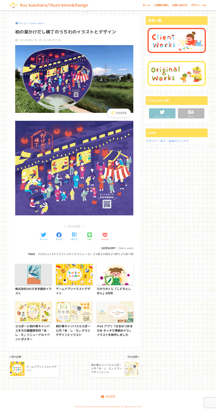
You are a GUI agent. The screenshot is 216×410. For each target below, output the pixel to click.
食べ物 (129, 254)
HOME (110, 396)
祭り (117, 254)
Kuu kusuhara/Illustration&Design (53, 5)
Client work (125, 248)
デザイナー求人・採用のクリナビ (167, 141)
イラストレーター (82, 254)
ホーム (146, 5)
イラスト (61, 254)
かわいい (45, 254)
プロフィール (198, 5)
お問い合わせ (179, 5)
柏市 (107, 254)
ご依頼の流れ (161, 5)
